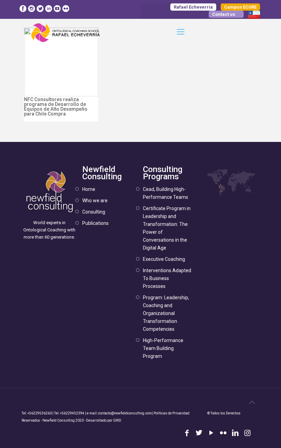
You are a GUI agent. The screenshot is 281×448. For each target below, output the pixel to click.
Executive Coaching (164, 259)
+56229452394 (72, 413)
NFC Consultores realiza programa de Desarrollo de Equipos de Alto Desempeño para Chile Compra (55, 107)
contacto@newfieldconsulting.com (125, 413)
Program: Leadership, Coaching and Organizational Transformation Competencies (166, 313)
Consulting (93, 212)
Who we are (95, 200)
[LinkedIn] (235, 434)
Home (88, 189)
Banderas (254, 15)
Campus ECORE (240, 7)
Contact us (223, 14)
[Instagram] (248, 434)
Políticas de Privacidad (172, 413)
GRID (117, 420)
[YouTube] (211, 434)
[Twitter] (199, 434)
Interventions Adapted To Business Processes (167, 278)
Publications (95, 223)
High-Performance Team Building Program (163, 348)
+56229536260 (39, 413)
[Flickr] (223, 434)
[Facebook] (187, 434)
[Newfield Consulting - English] (65, 31)
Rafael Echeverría (193, 7)
